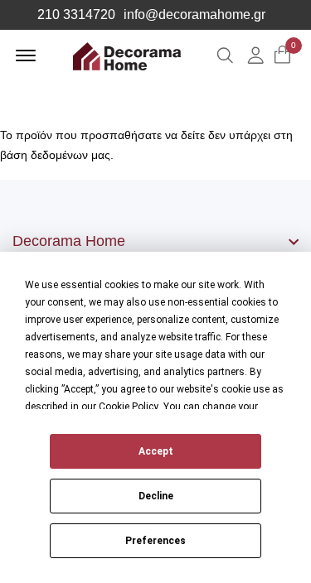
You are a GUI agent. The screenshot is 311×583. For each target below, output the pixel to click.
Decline (155, 496)
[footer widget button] (155, 241)
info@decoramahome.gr (194, 15)
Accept (155, 451)
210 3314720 (76, 15)
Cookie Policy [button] (128, 406)
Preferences (155, 541)
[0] (282, 56)
